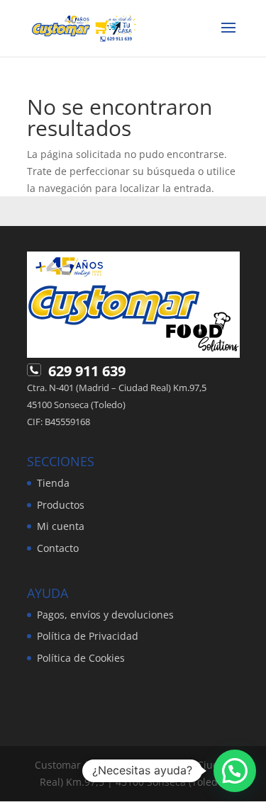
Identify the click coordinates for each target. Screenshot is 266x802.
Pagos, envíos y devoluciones (105, 614)
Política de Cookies (81, 658)
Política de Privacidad (87, 636)
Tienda (53, 483)
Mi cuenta (60, 526)
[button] (235, 771)
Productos (60, 505)
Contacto (58, 548)
